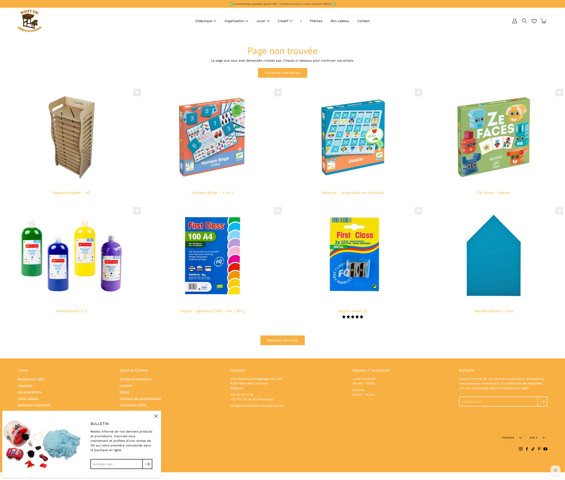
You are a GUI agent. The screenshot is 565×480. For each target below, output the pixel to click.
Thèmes (316, 21)
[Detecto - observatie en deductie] (353, 137)
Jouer (261, 21)
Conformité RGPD (133, 405)
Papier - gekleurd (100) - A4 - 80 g (212, 311)
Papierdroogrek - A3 (71, 193)
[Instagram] (521, 449)
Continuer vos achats (282, 73)
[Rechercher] (524, 20)
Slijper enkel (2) (352, 311)
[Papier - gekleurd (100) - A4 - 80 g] (212, 255)
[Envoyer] (542, 402)
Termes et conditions (135, 378)
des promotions (29, 391)
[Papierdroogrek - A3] (71, 137)
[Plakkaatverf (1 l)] (71, 255)
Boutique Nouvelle (282, 340)
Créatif (283, 21)
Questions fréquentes (34, 405)
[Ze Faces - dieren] (493, 137)
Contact (363, 21)
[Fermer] (156, 416)
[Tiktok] (533, 449)
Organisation (234, 21)
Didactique (203, 21)
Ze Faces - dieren (493, 193)
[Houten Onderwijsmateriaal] (30, 21)
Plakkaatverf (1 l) (71, 311)
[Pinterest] (539, 449)
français (508, 437)
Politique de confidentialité (140, 398)
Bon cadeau (340, 21)
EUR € (533, 437)
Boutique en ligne (31, 378)
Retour (125, 391)
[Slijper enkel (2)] (353, 255)
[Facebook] (527, 449)
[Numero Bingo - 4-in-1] (212, 137)
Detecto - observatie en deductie (353, 193)
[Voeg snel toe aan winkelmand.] (137, 92)
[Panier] (543, 20)
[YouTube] (545, 449)
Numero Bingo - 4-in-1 (212, 193)
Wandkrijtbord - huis (493, 311)
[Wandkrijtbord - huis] (493, 255)
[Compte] (514, 20)
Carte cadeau (28, 398)
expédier (126, 385)
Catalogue (25, 385)
